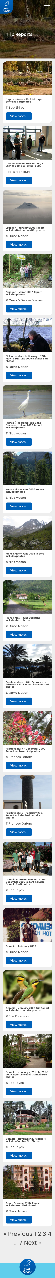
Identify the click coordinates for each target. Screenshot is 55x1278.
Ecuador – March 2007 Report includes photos (24, 293)
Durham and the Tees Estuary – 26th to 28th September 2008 (24, 165)
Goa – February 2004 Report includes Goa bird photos (23, 1204)
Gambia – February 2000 (21, 946)
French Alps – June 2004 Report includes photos (25, 491)
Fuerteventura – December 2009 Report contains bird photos (25, 750)
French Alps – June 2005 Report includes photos (25, 555)
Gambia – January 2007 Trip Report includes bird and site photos (27, 1009)
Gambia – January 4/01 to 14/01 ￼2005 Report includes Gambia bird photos (27, 1075)
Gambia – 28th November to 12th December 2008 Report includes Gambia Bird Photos (25, 882)
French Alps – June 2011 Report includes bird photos (24, 619)
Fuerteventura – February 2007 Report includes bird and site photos (25, 815)
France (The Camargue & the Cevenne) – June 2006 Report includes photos (24, 425)
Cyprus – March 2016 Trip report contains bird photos (25, 100)
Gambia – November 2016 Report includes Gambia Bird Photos (26, 1140)
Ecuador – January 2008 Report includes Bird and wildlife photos (25, 229)
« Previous (18, 1234)
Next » (32, 1243)
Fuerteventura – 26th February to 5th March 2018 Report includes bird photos (27, 684)
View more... (19, 116)
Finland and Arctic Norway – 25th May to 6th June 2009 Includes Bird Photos (27, 359)
